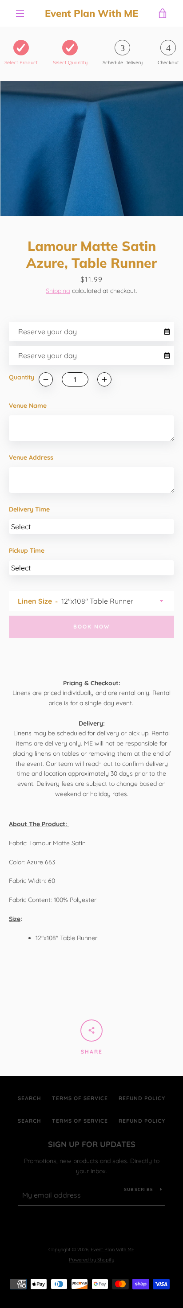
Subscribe (138, 1189)
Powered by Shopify (91, 1260)
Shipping (58, 291)
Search (29, 1098)
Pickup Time (26, 550)
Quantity (21, 377)
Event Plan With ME (91, 13)
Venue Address (31, 457)
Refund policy (142, 1098)
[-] (46, 379)
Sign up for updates (91, 1144)
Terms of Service (80, 1098)
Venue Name (28, 406)
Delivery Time (29, 509)
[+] (104, 379)
